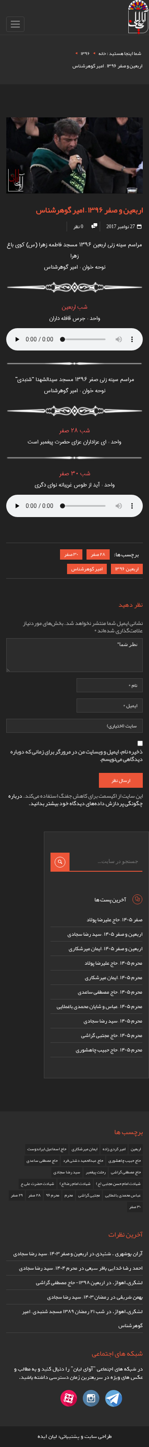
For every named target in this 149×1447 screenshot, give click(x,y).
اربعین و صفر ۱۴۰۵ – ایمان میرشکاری (105, 948)
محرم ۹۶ (52, 1195)
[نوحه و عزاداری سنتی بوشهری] (138, 18)
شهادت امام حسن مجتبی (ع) (118, 1184)
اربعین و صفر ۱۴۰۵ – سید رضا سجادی (104, 934)
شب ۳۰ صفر (74, 473)
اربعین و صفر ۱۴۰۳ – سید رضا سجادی (50, 1253)
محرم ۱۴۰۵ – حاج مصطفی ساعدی (110, 992)
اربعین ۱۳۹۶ (127, 569)
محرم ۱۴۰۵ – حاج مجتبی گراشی (111, 1035)
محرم (69, 1195)
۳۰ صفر (71, 554)
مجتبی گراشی (89, 1195)
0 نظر (78, 226)
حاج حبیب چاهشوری (124, 1160)
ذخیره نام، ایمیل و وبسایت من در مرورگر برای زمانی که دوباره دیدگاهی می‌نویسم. (76, 755)
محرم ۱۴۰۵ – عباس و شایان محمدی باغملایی (99, 1006)
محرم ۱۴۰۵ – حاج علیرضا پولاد (113, 963)
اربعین (136, 1149)
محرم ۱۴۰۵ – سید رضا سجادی (113, 1021)
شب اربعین (74, 307)
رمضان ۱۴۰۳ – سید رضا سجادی (78, 1297)
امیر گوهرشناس (87, 569)
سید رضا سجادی (66, 1172)
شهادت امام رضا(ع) (75, 1184)
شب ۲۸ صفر (74, 430)
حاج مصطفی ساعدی (42, 1160)
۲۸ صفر (98, 554)
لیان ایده (47, 1436)
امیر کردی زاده (114, 1149)
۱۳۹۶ (85, 53)
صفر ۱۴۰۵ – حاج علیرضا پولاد (114, 919)
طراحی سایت (98, 1436)
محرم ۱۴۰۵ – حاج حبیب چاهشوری (109, 1049)
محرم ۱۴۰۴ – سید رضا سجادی (48, 1268)
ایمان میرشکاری (84, 1149)
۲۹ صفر (17, 1195)
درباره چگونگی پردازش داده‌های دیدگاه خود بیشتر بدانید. (75, 799)
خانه (102, 53)
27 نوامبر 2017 (121, 226)
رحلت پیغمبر (96, 1172)
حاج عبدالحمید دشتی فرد (83, 1160)
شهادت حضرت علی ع (37, 1184)
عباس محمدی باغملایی (123, 1195)
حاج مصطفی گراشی (126, 1172)
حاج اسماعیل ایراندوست (46, 1149)
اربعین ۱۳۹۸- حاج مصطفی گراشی (70, 1282)
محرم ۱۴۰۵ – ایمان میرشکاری (113, 977)
